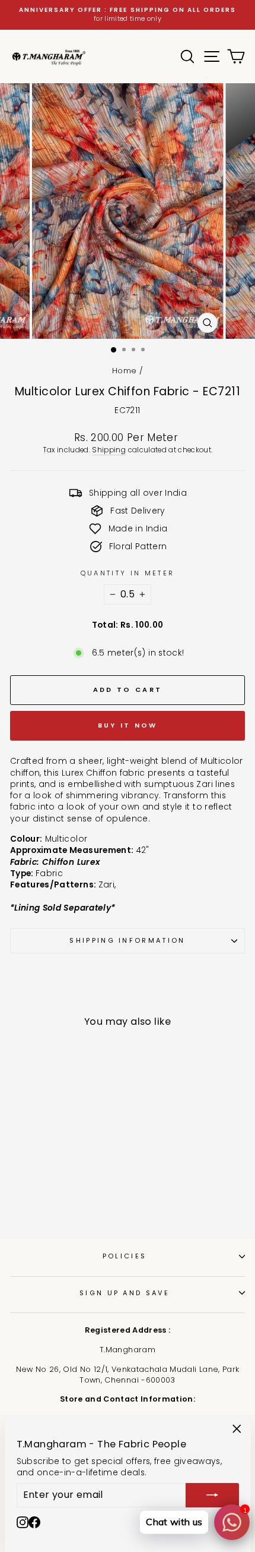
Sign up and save (124, 1293)
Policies (125, 1256)
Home (124, 371)
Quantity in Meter (127, 573)
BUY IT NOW (128, 725)
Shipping (109, 450)
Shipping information (127, 940)
